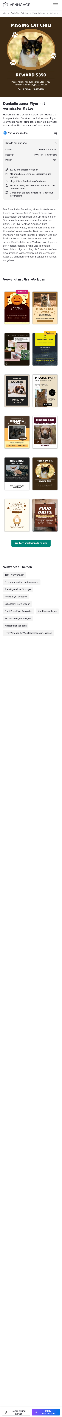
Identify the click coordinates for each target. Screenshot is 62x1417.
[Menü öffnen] (55, 5)
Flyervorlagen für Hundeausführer (22, 582)
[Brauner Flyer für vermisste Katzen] (45, 308)
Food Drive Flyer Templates (18, 611)
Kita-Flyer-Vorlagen (47, 611)
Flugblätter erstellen (19, 13)
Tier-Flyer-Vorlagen (14, 575)
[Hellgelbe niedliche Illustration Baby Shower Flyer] (17, 515)
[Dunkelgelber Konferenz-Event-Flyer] (45, 349)
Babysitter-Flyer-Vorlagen (17, 604)
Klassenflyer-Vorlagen (16, 625)
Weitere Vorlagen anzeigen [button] (31, 542)
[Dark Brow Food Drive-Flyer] (45, 515)
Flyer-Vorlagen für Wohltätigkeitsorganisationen (28, 633)
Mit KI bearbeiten (48, 1412)
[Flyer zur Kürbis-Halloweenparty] (17, 308)
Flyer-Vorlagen (39, 13)
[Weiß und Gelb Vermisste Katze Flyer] (45, 391)
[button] (16, 1412)
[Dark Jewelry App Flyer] (17, 349)
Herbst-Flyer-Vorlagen (16, 596)
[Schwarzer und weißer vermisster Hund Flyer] (17, 474)
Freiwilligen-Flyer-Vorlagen (18, 589)
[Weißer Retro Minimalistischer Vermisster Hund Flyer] (45, 432)
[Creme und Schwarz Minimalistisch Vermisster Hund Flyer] (17, 391)
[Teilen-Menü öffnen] (55, 133)
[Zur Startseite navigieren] (16, 4)
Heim (4, 13)
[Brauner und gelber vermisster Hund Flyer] (17, 432)
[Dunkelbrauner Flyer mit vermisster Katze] (45, 474)
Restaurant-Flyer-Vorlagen (18, 618)
